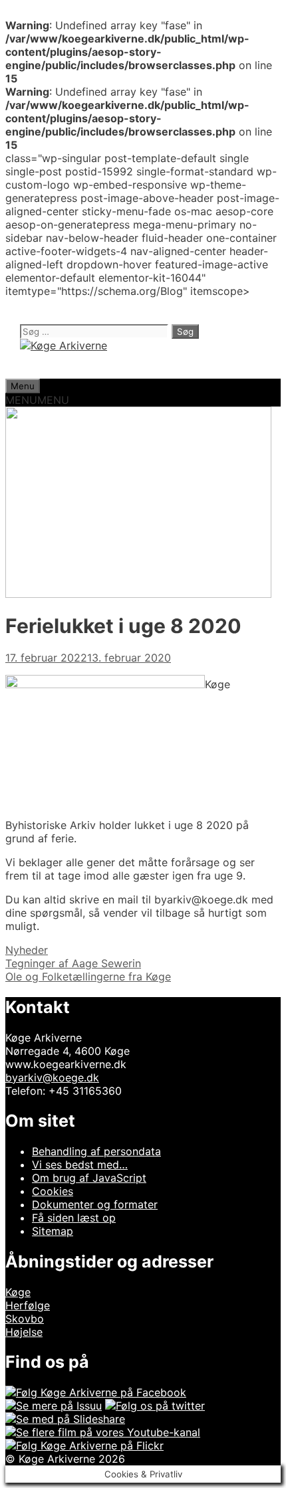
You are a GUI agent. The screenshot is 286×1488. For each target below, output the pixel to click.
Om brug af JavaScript (89, 1177)
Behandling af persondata (96, 1151)
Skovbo (24, 1318)
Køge (18, 1292)
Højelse (24, 1332)
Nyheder (26, 950)
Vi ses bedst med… (80, 1164)
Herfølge (27, 1305)
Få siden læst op (74, 1217)
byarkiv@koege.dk (52, 1077)
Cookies (52, 1191)
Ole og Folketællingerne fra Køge (88, 976)
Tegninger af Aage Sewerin (73, 963)
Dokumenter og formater (95, 1204)
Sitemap (52, 1231)
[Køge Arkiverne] (63, 345)
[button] (37, 400)
